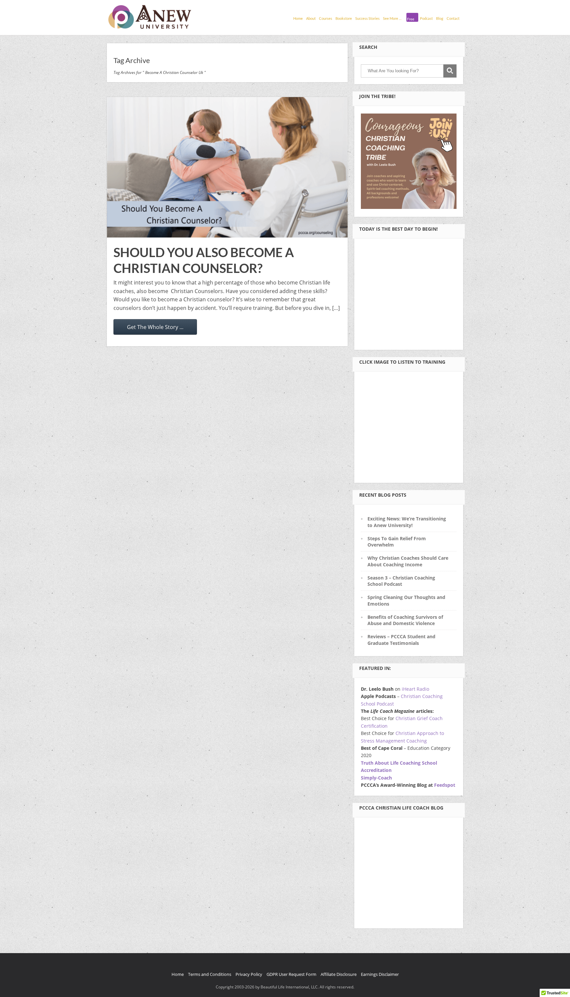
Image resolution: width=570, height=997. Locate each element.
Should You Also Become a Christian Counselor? (203, 260)
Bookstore (343, 18)
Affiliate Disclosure (339, 974)
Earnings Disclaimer (380, 974)
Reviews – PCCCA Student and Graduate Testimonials (401, 639)
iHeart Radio (415, 689)
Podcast (426, 18)
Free (410, 19)
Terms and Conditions (209, 974)
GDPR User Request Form (291, 974)
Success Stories (367, 18)
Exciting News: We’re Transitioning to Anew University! (406, 521)
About (311, 18)
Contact (453, 18)
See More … (392, 18)
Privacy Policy (249, 974)
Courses (325, 18)
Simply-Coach (376, 778)
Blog (439, 18)
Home (298, 18)
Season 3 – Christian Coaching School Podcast (401, 581)
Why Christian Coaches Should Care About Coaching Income (407, 561)
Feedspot (444, 785)
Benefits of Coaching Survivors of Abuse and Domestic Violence (405, 620)
